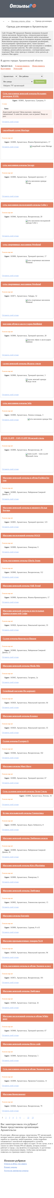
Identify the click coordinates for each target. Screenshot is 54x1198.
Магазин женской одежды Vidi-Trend (21, 585)
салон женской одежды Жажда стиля (22, 363)
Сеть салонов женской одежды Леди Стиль (25, 791)
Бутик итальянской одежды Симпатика (23, 813)
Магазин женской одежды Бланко (20, 716)
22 (28, 1118)
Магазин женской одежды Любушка (21, 890)
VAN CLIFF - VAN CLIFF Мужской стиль (23, 438)
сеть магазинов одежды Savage (18, 165)
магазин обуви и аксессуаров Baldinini (22, 324)
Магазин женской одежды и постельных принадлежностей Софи (23, 612)
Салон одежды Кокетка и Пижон (19, 638)
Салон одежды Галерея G (16, 741)
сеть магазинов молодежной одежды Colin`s (25, 205)
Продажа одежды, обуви (20, 21)
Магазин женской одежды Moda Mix (21, 666)
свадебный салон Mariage (16, 130)
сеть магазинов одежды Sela (17, 403)
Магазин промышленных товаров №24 (23, 941)
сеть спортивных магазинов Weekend (22, 244)
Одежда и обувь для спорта (15, 1164)
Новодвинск (38, 66)
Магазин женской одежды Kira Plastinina (24, 865)
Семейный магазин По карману (19, 691)
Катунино (6, 68)
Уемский (17, 68)
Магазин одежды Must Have (17, 766)
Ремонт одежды (10, 1167)
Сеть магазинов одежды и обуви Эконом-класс (27, 966)
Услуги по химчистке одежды (16, 1171)
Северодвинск (22, 66)
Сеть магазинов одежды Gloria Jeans (21, 560)
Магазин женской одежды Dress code (21, 1044)
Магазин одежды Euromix (16, 915)
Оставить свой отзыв (10, 122)
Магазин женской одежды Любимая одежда (25, 838)
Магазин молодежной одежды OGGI (21, 535)
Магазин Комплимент (14, 1094)
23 (33, 1118)
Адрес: (15, 101)
